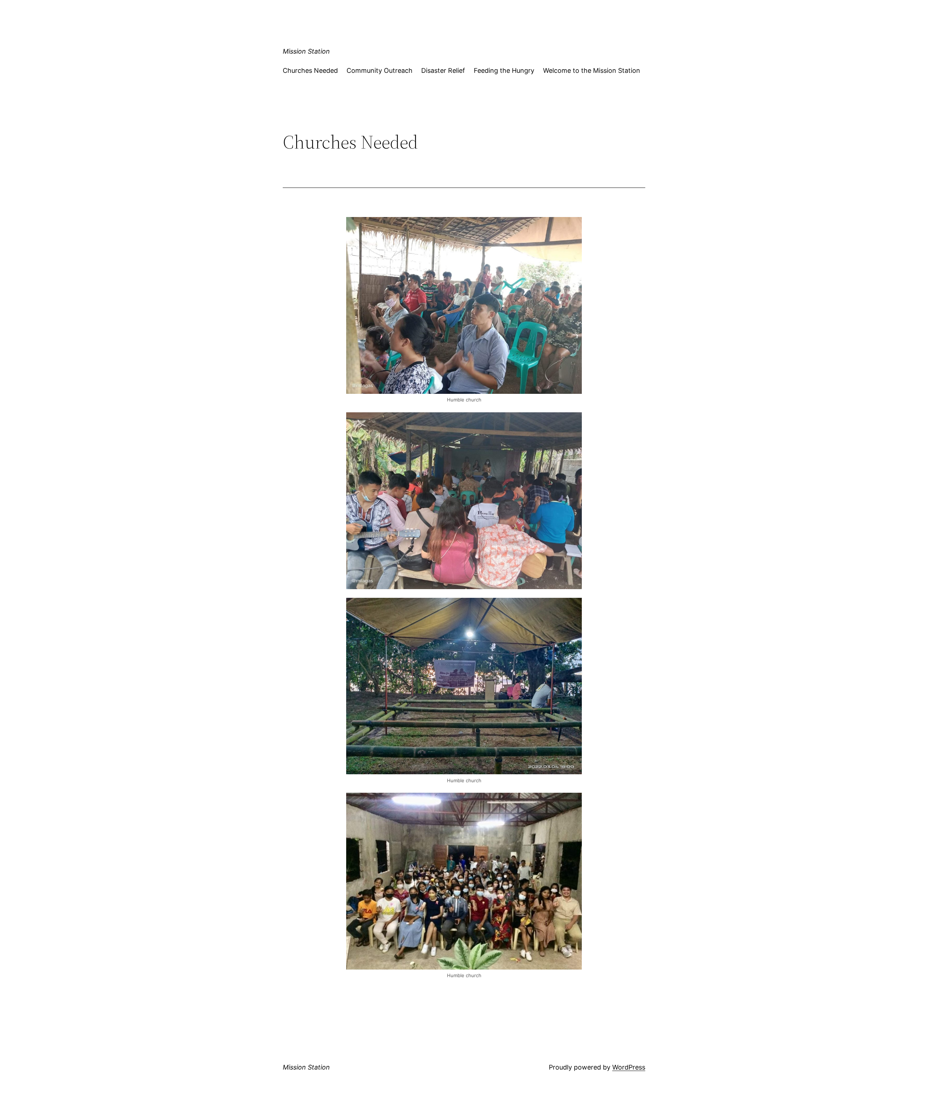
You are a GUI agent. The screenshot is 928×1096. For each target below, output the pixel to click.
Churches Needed (310, 70)
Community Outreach (380, 70)
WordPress (628, 1067)
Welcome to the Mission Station (591, 70)
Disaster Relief (443, 70)
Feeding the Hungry (504, 70)
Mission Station (306, 51)
